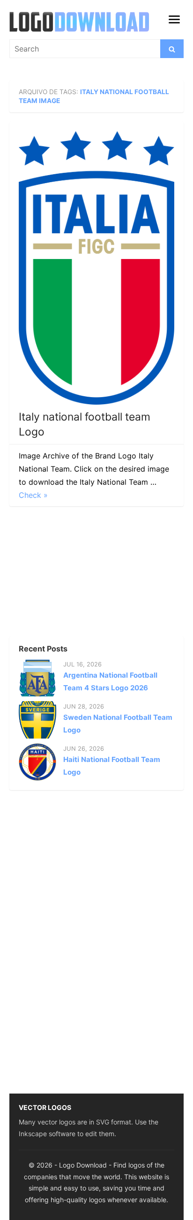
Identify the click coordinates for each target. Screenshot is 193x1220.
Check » (33, 495)
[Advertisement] (79, 574)
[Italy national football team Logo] (96, 268)
